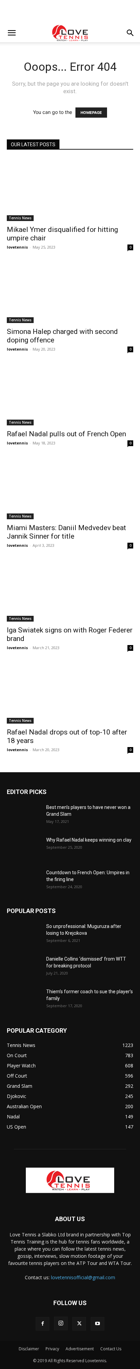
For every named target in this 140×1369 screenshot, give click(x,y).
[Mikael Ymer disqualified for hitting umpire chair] (70, 189)
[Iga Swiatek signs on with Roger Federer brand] (70, 590)
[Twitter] (79, 1324)
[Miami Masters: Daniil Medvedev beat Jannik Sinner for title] (70, 488)
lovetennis (17, 247)
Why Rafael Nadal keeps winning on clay (89, 840)
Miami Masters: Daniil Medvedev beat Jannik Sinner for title (66, 532)
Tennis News (20, 218)
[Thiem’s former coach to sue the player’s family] (24, 1000)
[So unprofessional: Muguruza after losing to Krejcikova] (24, 935)
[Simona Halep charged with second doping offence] (70, 292)
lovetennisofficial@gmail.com (83, 1277)
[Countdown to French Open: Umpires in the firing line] (24, 881)
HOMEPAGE (91, 112)
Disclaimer (29, 1349)
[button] (11, 33)
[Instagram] (61, 1323)
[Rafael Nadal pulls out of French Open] (70, 394)
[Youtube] (97, 1324)
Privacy (52, 1349)
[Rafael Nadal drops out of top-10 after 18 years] (70, 692)
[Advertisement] (70, 11)
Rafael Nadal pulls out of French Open (66, 434)
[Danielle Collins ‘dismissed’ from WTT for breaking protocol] (24, 967)
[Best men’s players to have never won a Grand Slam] (24, 816)
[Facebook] (42, 1324)
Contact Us (110, 1349)
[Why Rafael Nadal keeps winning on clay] (24, 848)
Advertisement (80, 1349)
